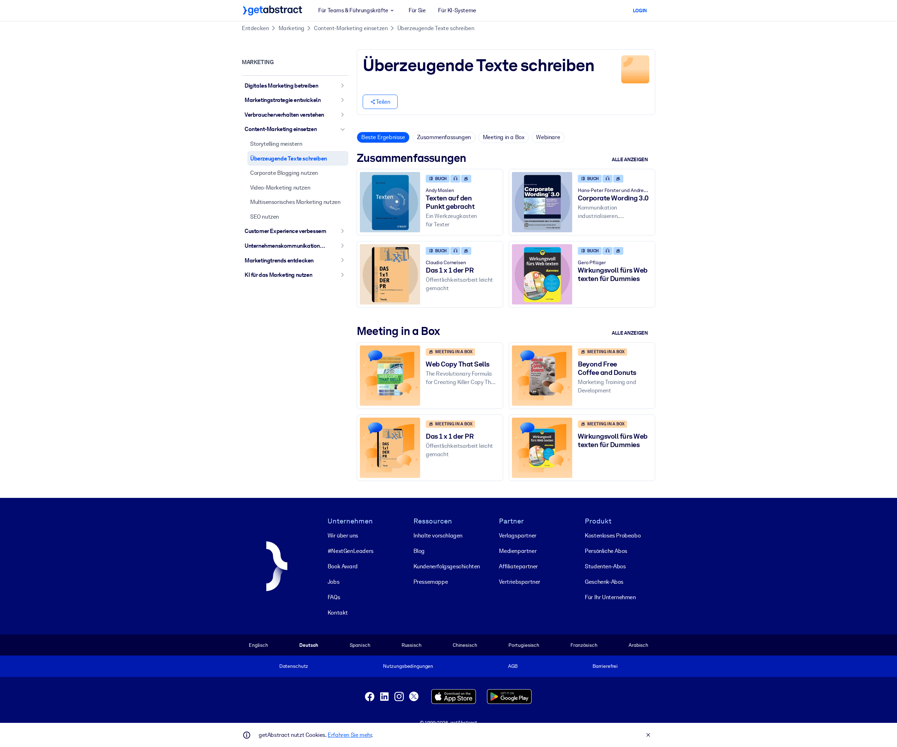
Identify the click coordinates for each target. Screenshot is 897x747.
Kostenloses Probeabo (613, 535)
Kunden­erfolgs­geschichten (446, 566)
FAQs (334, 597)
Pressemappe (430, 581)
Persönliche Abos (606, 551)
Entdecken (255, 28)
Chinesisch (465, 645)
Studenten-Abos (605, 566)
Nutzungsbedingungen (408, 666)
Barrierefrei (605, 666)
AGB (513, 666)
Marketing (291, 28)
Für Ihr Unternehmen (610, 597)
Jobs (333, 581)
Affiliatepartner (518, 566)
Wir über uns (343, 535)
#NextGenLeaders (351, 551)
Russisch (412, 645)
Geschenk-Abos (604, 581)
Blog (419, 551)
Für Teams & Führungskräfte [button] (353, 10)
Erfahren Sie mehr (349, 735)
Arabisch (638, 645)
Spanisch (360, 645)
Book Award (343, 566)
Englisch (258, 645)
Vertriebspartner (519, 581)
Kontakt (338, 612)
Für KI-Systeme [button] (457, 10)
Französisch (583, 645)
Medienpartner (517, 551)
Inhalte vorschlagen (438, 535)
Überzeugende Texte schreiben (435, 28)
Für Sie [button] (417, 10)
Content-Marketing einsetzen (351, 28)
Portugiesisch (523, 645)
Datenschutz (293, 666)
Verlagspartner (517, 535)
